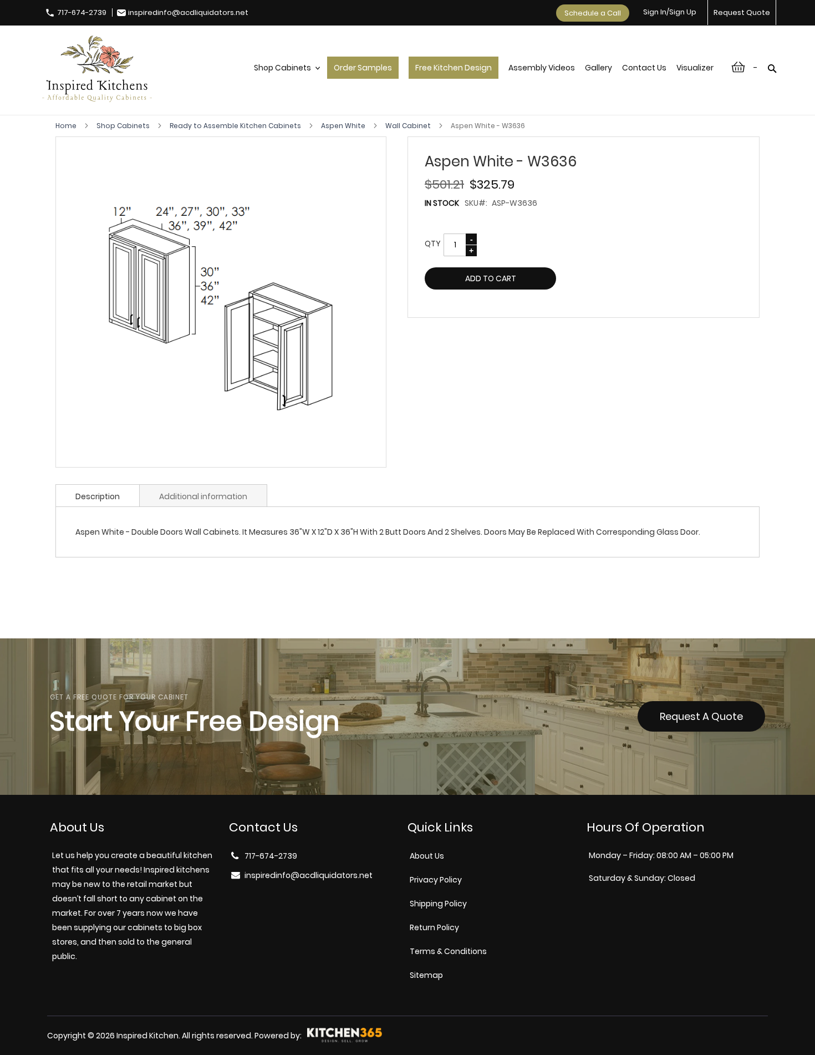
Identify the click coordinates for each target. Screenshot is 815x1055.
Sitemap (426, 975)
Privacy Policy (436, 879)
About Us (427, 855)
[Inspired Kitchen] (97, 70)
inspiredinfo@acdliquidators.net (188, 12)
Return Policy (434, 927)
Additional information (203, 496)
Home (66, 125)
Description (97, 496)
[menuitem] (285, 79)
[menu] (484, 79)
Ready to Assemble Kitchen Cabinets (236, 125)
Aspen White (344, 125)
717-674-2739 (81, 12)
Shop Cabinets (123, 125)
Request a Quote (701, 716)
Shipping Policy (438, 903)
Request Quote (742, 12)
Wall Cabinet (408, 125)
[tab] (97, 495)
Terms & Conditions (448, 951)
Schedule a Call (592, 13)
